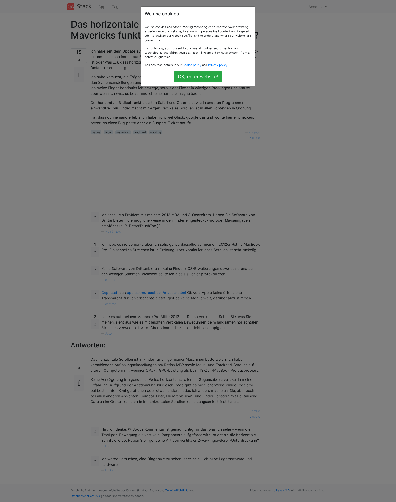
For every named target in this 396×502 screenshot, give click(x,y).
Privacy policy (217, 65)
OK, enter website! (198, 76)
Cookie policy (191, 65)
